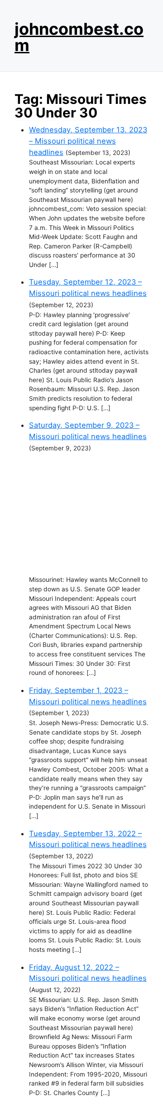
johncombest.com (79, 37)
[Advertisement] (89, 514)
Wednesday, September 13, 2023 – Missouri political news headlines (88, 140)
